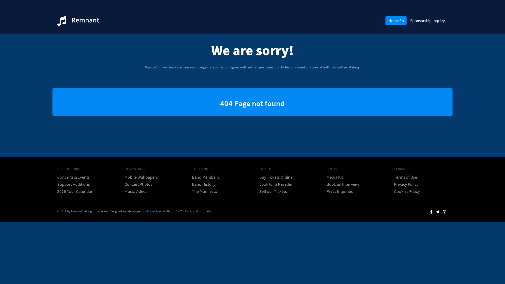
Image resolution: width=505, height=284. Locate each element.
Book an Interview (342, 184)
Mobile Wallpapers (141, 177)
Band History (203, 184)
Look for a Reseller (276, 184)
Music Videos (135, 191)
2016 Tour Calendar (75, 191)
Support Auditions (73, 184)
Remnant (77, 211)
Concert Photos (138, 184)
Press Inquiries (339, 191)
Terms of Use (405, 177)
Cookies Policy (407, 191)
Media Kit (334, 177)
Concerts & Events (73, 177)
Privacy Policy (406, 184)
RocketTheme (156, 211)
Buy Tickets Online (276, 177)
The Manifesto (204, 191)
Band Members (205, 177)
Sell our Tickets (273, 191)
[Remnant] (78, 22)
